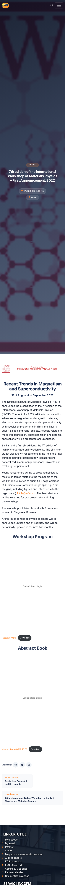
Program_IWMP (9, 638)
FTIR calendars (13, 861)
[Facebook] (15, 765)
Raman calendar (14, 872)
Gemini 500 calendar (16, 868)
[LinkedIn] (22, 765)
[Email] (29, 765)
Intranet (9, 846)
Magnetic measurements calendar (24, 854)
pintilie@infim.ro (25, 493)
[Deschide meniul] (59, 5)
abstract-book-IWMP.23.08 (14, 749)
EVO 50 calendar (14, 865)
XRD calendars (13, 857)
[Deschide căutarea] (52, 5)
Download (24, 638)
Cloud (8, 850)
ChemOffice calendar (17, 875)
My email (10, 843)
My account (11, 839)
